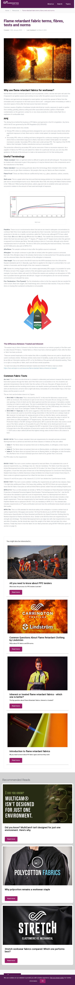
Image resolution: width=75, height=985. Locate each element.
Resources (15, 10)
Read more (16, 592)
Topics (68, 4)
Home (7, 10)
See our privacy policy (57, 978)
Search (59, 4)
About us (50, 4)
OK (43, 981)
